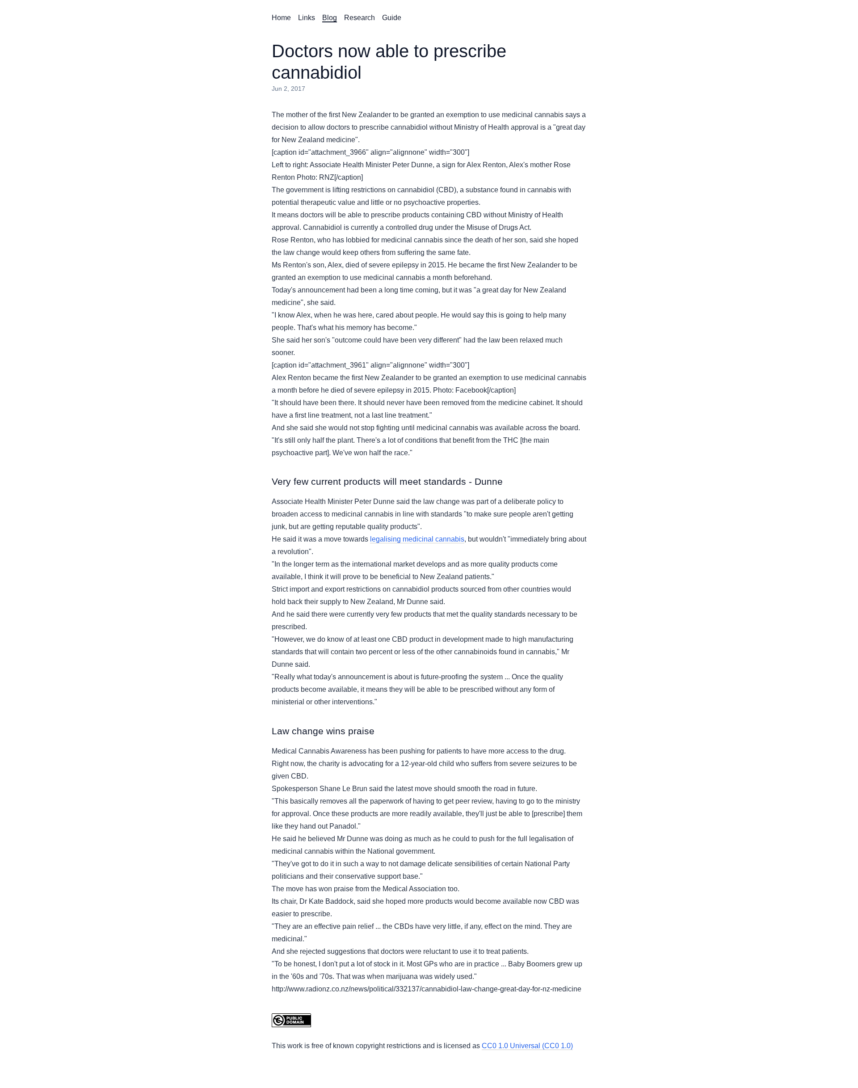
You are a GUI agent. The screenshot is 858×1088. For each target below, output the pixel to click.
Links (306, 17)
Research (359, 17)
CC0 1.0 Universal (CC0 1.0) (527, 1046)
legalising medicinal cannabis (417, 539)
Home (281, 17)
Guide (391, 17)
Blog (329, 17)
